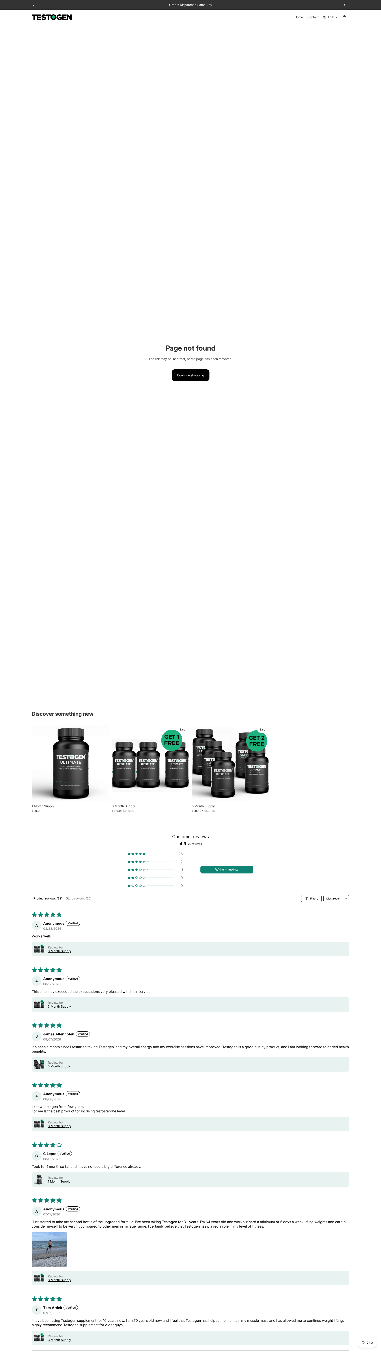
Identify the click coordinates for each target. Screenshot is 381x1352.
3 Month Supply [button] (59, 951)
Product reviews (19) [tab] (48, 898)
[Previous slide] (33, 5)
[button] (155, 854)
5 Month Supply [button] (59, 1066)
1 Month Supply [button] (59, 1181)
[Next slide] (344, 5)
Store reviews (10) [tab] (79, 898)
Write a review (227, 870)
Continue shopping (190, 375)
